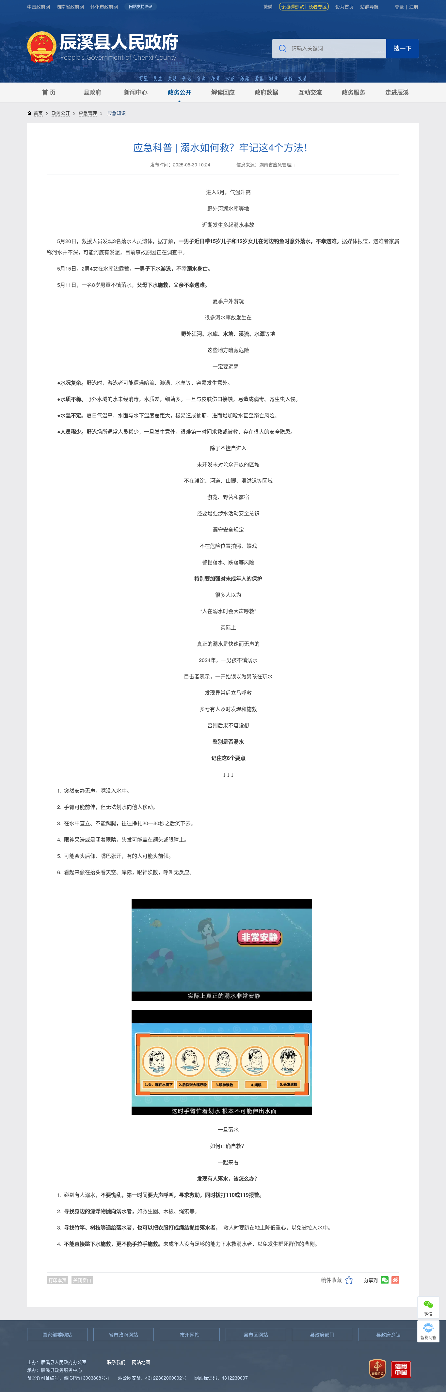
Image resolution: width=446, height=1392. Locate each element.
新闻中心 (136, 92)
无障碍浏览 (292, 6)
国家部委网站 (57, 1334)
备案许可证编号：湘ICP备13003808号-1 (68, 1377)
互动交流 (310, 92)
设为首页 (344, 6)
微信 (428, 1313)
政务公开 (179, 92)
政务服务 (353, 92)
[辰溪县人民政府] (102, 47)
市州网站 (189, 1334)
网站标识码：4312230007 (221, 1377)
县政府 (92, 92)
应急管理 (88, 113)
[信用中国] (401, 1368)
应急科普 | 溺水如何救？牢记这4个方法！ (223, 147)
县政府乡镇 (388, 1334)
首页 (38, 113)
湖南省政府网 (70, 6)
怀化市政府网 (104, 6)
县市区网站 (256, 1334)
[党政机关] (377, 1368)
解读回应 (223, 92)
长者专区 (318, 6)
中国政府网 (38, 6)
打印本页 (57, 1280)
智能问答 (428, 1337)
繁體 (268, 6)
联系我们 (116, 1362)
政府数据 (266, 92)
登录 (399, 6)
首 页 (49, 92)
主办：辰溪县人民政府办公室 (57, 1362)
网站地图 (141, 1362)
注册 (413, 6)
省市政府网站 (123, 1334)
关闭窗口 (82, 1280)
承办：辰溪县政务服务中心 (54, 1370)
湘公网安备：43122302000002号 (152, 1377)
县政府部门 (322, 1334)
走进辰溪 (397, 92)
